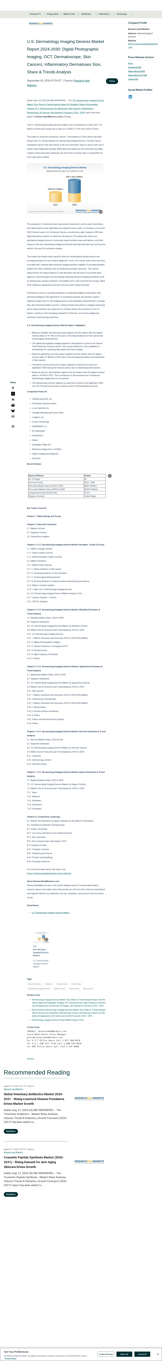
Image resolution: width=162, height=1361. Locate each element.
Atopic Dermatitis (34, 984)
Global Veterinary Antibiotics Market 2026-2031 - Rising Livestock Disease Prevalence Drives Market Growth (34, 1099)
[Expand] (101, 212)
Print (130, 63)
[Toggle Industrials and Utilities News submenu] (114, 14)
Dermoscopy (74, 989)
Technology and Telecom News (122, 14)
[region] (81, 1354)
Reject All (124, 1354)
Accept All (142, 1354)
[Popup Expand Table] (110, 476)
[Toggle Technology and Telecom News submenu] (131, 14)
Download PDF (134, 67)
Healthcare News (87, 14)
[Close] (158, 1354)
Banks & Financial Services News (70, 14)
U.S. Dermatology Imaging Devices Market (51, 913)
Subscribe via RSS (136, 71)
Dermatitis (48, 984)
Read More (10, 1131)
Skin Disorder (88, 989)
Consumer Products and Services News (35, 14)
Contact (30, 1059)
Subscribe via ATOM (137, 75)
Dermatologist (62, 984)
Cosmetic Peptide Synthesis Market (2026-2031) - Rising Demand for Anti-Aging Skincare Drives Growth (34, 1162)
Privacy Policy (10, 1358)
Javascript (133, 79)
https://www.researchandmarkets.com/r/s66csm (49, 873)
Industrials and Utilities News (105, 14)
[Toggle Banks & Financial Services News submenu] (78, 14)
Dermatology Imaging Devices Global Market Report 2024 (58, 1020)
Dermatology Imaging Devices (39, 989)
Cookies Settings (106, 1354)
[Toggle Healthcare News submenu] (96, 14)
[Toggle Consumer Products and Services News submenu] (44, 14)
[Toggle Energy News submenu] (61, 14)
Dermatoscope (59, 989)
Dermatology (76, 984)
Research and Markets (13, 1089)
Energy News (53, 14)
